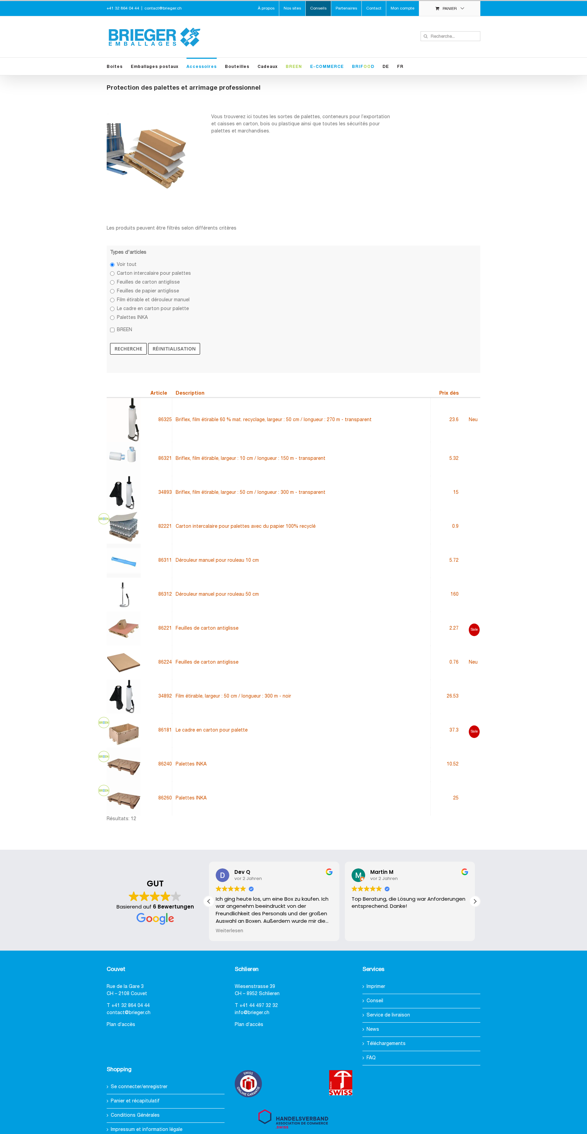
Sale (474, 629)
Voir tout (127, 265)
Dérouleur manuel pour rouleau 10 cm (217, 560)
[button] (475, 901)
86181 (165, 730)
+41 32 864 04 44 (130, 1006)
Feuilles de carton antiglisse (148, 282)
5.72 (454, 560)
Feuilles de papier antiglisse (148, 291)
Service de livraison (388, 1015)
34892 (165, 696)
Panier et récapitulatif (135, 1101)
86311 (165, 560)
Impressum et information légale (146, 1130)
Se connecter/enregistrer (139, 1087)
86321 (165, 458)
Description (190, 393)
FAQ (371, 1058)
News (373, 1029)
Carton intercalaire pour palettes (154, 273)
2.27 (454, 628)
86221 (165, 628)
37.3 (454, 730)
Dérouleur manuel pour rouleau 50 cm (217, 594)
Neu (473, 420)
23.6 (454, 420)
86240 (165, 764)
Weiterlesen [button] (229, 931)
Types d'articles (128, 252)
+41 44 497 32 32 (258, 1006)
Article (158, 393)
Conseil (375, 1001)
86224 (165, 662)
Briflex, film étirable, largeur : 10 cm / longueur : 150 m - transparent (250, 458)
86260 (165, 798)
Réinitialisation (174, 348)
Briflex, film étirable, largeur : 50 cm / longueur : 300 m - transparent (250, 492)
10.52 (453, 764)
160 (454, 594)
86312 (165, 594)
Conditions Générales (135, 1115)
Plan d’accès (121, 1025)
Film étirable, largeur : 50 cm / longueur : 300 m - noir (233, 696)
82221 (165, 526)
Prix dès (449, 393)
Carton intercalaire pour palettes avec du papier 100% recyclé (246, 526)
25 (456, 798)
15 (456, 492)
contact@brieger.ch (163, 8)
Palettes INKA (132, 318)
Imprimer (376, 987)
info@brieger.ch (252, 1013)
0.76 (454, 662)
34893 (165, 492)
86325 (165, 420)
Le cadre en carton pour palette (153, 309)
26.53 (453, 696)
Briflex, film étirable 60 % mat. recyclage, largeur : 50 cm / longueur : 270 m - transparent (274, 420)
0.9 (455, 526)
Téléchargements (386, 1044)
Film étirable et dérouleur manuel (153, 300)
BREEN (124, 330)
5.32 (454, 458)
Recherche (128, 348)
